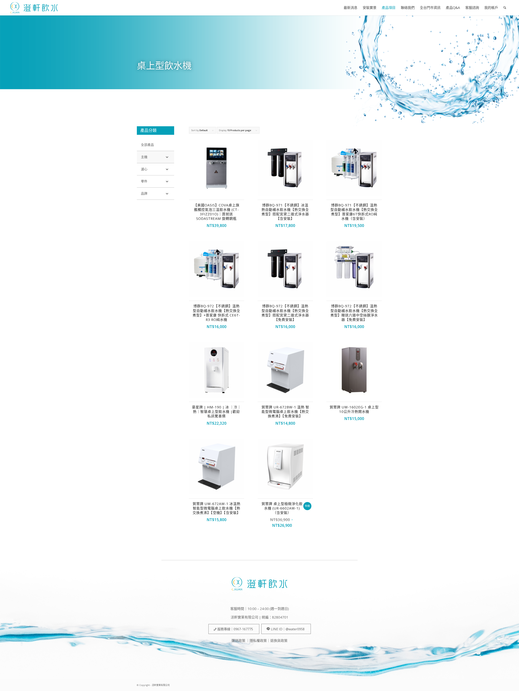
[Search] (505, 7)
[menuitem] (350, 7)
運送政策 (238, 640)
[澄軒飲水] (34, 7)
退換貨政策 (278, 640)
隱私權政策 (258, 640)
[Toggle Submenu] (167, 157)
